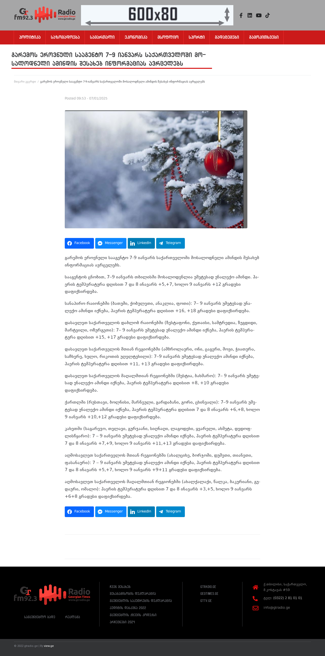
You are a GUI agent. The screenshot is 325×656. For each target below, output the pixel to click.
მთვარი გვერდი (25, 81)
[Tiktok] (267, 15)
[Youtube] (258, 15)
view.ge (49, 646)
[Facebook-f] (240, 15)
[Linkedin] (249, 15)
